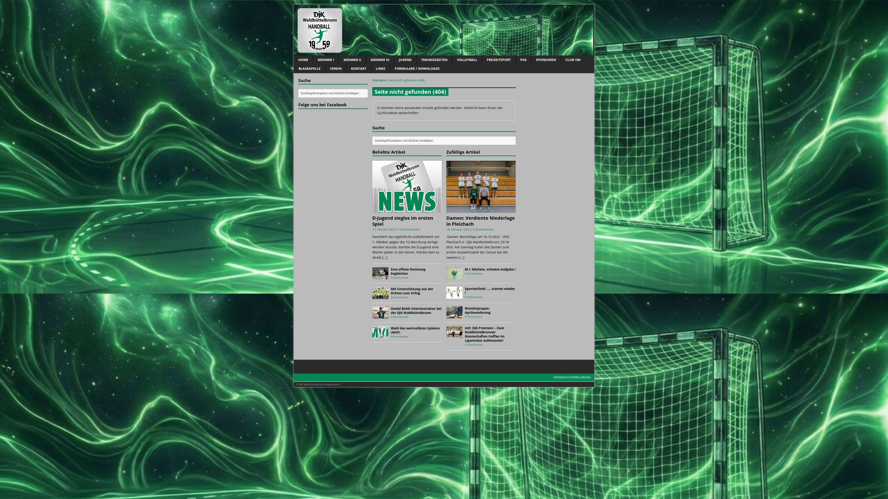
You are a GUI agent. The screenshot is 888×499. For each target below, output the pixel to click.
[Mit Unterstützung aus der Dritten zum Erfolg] (380, 296)
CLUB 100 (572, 60)
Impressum (332, 384)
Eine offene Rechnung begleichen (408, 271)
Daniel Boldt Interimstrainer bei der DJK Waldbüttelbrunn (416, 310)
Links (380, 68)
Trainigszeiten (434, 60)
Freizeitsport (499, 60)
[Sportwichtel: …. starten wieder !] (454, 296)
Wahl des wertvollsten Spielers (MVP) (415, 330)
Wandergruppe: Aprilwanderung (477, 310)
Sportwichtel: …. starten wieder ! (490, 290)
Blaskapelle (310, 68)
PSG (523, 60)
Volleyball (467, 60)
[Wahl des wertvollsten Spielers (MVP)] (380, 335)
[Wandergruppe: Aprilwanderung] (454, 315)
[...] (384, 257)
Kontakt (358, 68)
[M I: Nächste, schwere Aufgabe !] (454, 276)
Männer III (380, 60)
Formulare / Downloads (417, 68)
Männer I (326, 60)
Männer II (352, 60)
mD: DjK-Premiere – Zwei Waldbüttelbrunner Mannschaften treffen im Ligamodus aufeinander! (485, 334)
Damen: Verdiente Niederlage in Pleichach (480, 221)
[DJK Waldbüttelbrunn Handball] (444, 30)
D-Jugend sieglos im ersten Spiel (402, 221)
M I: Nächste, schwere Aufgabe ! (490, 269)
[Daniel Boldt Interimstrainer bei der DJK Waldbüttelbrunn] (380, 316)
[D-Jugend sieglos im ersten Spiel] (407, 210)
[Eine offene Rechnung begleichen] (380, 276)
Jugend (405, 60)
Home (303, 60)
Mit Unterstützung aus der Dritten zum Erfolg (412, 291)
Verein (336, 68)
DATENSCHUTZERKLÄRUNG (572, 377)
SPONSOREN (546, 60)
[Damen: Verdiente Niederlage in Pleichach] (481, 210)
